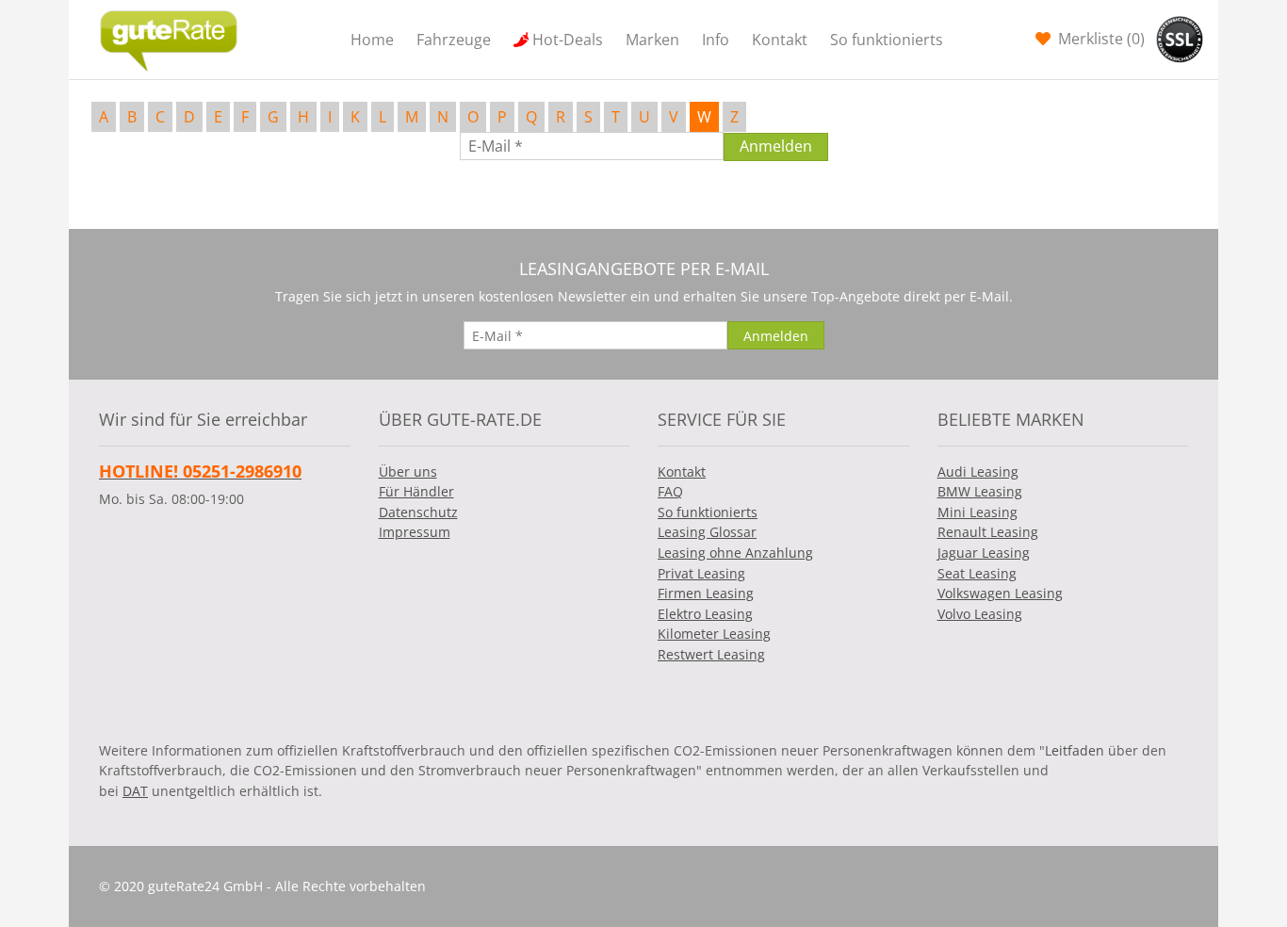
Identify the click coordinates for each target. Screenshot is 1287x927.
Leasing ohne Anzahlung (735, 552)
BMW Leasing (979, 491)
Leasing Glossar (707, 532)
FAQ (670, 491)
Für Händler (416, 491)
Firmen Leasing (706, 593)
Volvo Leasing (979, 614)
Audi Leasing (977, 471)
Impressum (414, 532)
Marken (652, 39)
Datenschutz (418, 512)
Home (372, 39)
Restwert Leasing (711, 654)
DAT (135, 791)
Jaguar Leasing (983, 552)
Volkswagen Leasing (1000, 593)
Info (715, 39)
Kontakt (779, 39)
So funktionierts (886, 39)
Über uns (408, 471)
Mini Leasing (977, 512)
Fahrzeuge (453, 39)
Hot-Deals (567, 39)
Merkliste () (1099, 38)
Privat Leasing (701, 573)
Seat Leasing (977, 573)
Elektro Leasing (705, 614)
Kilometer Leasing (714, 633)
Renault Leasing (987, 532)
